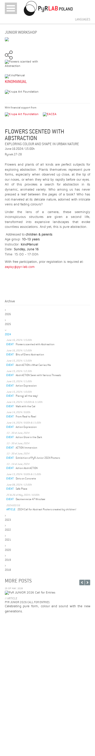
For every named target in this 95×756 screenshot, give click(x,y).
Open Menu (11, 8)
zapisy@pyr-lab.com (20, 267)
